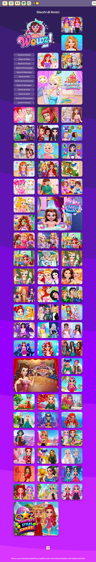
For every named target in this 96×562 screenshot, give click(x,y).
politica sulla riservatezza (50, 559)
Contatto (81, 559)
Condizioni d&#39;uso (30, 559)
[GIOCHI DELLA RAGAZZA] (36, 34)
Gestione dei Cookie (69, 559)
